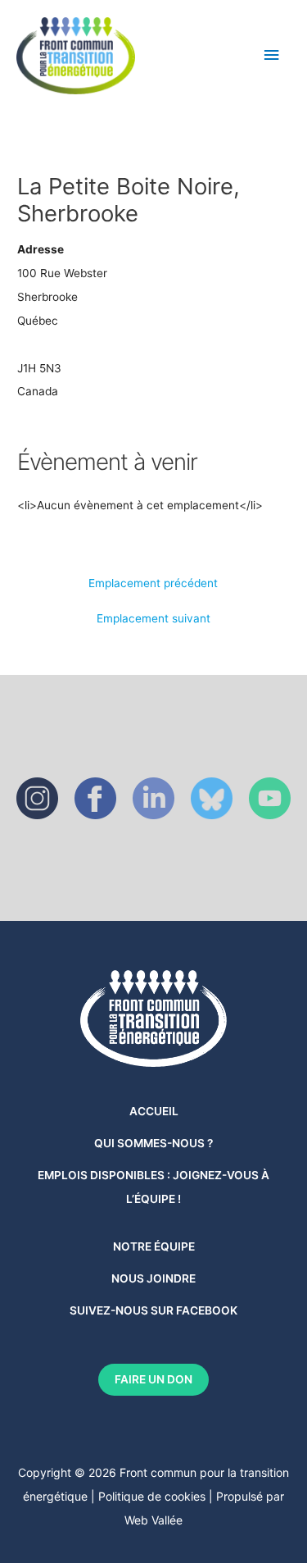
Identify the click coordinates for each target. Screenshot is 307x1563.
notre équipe (154, 1246)
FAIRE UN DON (153, 1379)
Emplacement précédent (153, 584)
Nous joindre (153, 1278)
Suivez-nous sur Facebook (153, 1310)
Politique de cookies (151, 1496)
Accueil (153, 1111)
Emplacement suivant (153, 619)
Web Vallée (153, 1520)
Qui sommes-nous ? (153, 1143)
